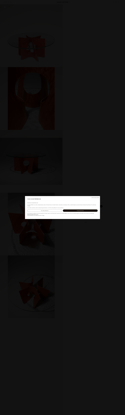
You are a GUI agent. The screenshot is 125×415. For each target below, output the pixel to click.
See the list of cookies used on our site (32, 214)
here (43, 215)
